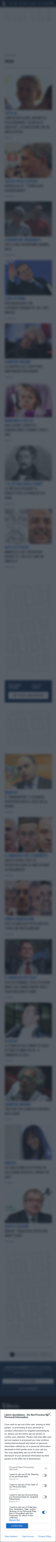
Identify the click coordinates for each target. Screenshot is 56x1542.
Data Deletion (11, 1536)
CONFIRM (17, 1526)
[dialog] (28, 1475)
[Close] (50, 1415)
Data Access (28, 1536)
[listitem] (28, 1468)
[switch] (44, 1475)
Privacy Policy (44, 1536)
